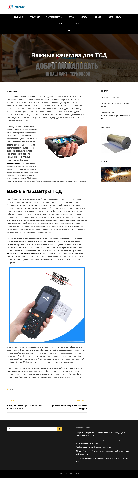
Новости (98, 17)
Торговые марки (54, 17)
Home (51, 62)
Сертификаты (115, 17)
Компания (18, 17)
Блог (76, 24)
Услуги (84, 17)
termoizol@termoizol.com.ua (115, 117)
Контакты (63, 24)
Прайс (71, 17)
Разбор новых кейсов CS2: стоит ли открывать (94, 447)
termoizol (13, 91)
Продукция (35, 17)
